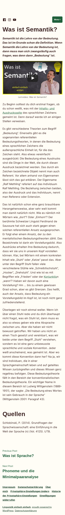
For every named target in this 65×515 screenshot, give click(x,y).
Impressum (9, 487)
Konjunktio (50, 276)
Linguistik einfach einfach (17, 507)
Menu (58, 19)
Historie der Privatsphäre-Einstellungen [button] (32, 493)
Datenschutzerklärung (30, 487)
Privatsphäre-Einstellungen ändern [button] (29, 491)
